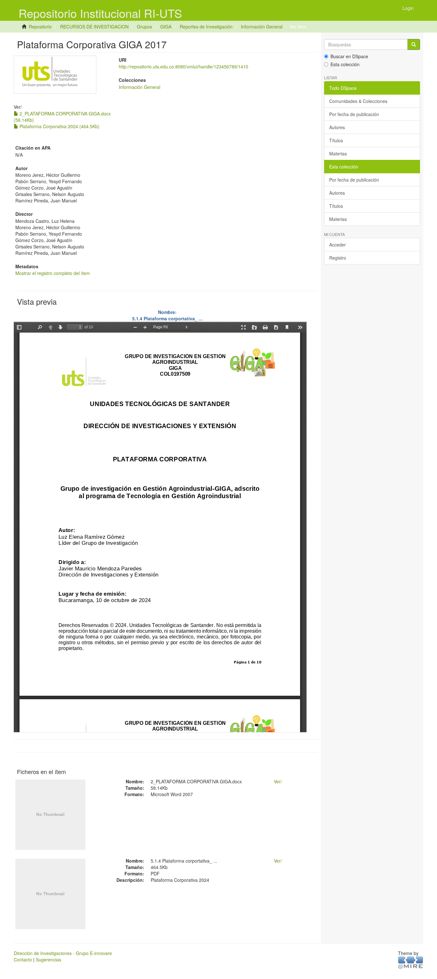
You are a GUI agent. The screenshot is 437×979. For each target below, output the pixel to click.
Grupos (144, 26)
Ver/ (278, 781)
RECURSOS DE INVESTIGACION (94, 26)
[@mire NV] (410, 962)
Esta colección (345, 64)
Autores (337, 127)
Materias (338, 153)
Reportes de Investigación (206, 26)
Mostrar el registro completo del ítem (52, 273)
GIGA (165, 26)
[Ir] (413, 44)
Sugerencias (48, 959)
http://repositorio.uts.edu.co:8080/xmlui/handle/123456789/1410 (183, 66)
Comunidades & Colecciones (358, 101)
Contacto (23, 959)
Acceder (337, 244)
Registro (337, 258)
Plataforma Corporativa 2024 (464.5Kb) (58, 126)
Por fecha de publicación (354, 114)
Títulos (336, 140)
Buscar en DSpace (349, 56)
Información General (261, 26)
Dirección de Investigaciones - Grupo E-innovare (63, 953)
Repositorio (40, 26)
